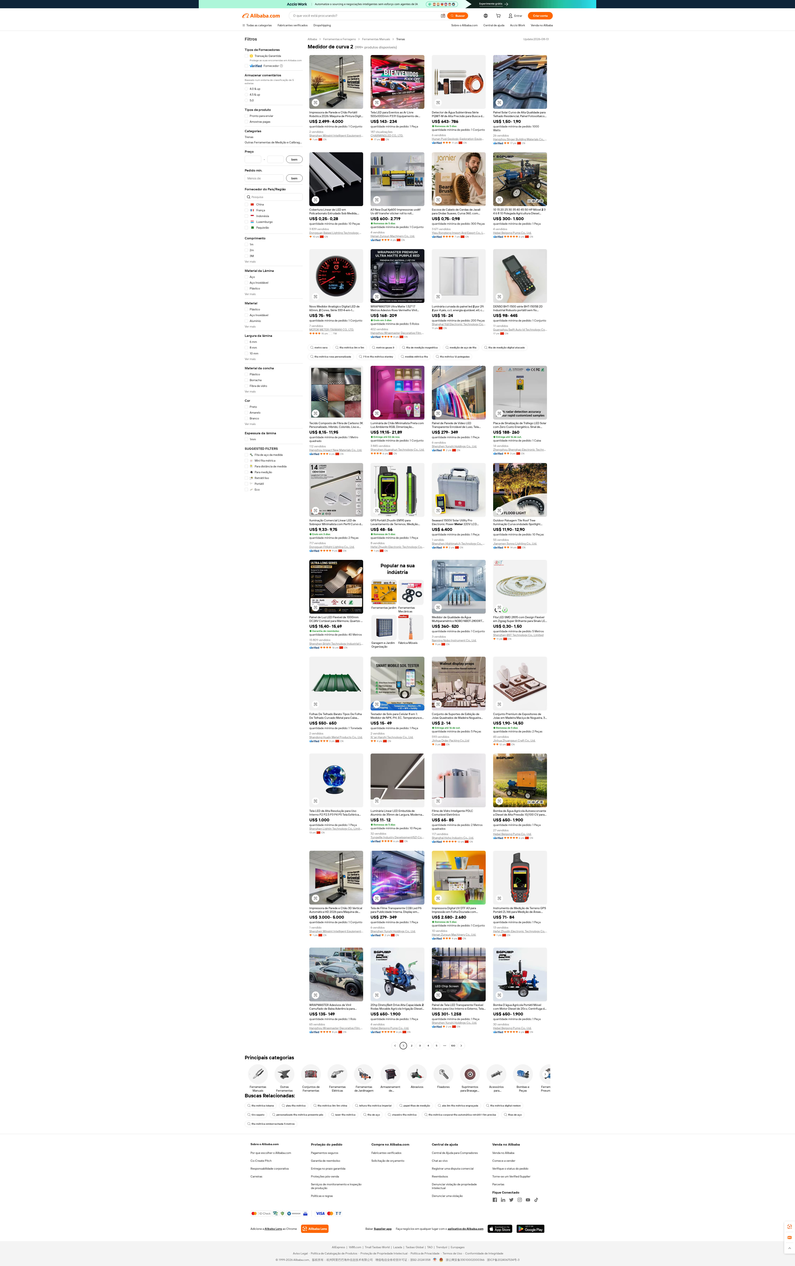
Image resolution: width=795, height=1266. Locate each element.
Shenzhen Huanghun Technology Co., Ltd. (397, 449)
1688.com (355, 1247)
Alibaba (312, 39)
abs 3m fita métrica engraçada (460, 1105)
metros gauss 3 (385, 347)
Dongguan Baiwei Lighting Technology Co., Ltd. (336, 232)
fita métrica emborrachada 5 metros (273, 1123)
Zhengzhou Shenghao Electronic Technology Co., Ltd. (520, 449)
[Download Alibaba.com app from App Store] (500, 1229)
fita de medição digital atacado (506, 347)
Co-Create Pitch (261, 1160)
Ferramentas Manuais (376, 39)
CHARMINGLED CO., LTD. (387, 135)
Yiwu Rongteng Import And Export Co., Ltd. (459, 232)
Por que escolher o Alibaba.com (271, 1152)
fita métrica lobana (263, 1105)
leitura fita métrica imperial (375, 1105)
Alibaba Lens (273, 1228)
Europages (458, 1247)
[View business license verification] (435, 1260)
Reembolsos (440, 1176)
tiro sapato (258, 1114)
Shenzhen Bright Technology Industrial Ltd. (336, 643)
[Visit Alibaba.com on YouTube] (527, 1199)
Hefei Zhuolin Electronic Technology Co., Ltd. (397, 546)
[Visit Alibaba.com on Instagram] (519, 1199)
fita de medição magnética (422, 347)
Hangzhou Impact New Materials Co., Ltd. (335, 450)
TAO (429, 1247)
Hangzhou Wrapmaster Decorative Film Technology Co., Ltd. (397, 333)
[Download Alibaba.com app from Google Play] (530, 1229)
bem (294, 159)
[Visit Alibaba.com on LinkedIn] (503, 1199)
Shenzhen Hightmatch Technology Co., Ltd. (459, 543)
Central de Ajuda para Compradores (455, 1152)
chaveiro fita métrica (404, 1114)
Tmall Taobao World (377, 1247)
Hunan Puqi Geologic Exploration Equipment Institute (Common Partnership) (459, 138)
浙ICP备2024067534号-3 (503, 1259)
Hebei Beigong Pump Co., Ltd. (512, 232)
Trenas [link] (400, 39)
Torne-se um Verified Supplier (511, 1176)
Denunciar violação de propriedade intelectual (454, 1186)
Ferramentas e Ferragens (339, 39)
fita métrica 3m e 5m (352, 347)
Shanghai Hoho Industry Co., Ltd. (453, 837)
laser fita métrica (345, 1114)
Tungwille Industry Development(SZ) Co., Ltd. (397, 837)
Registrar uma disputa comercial (452, 1168)
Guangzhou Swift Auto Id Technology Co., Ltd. (520, 329)
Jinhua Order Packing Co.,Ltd (450, 740)
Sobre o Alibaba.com (265, 1144)
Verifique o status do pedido (510, 1168)
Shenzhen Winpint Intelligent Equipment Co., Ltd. (336, 135)
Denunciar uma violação (447, 1196)
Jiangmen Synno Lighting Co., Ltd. (515, 543)
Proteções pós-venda (325, 1176)
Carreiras (256, 1176)
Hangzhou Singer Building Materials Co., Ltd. (520, 139)
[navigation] (274, 543)
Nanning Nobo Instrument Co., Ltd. (454, 640)
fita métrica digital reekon (505, 1105)
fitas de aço (515, 1114)
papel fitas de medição (417, 1105)
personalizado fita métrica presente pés (299, 1114)
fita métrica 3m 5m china (332, 1105)
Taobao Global (415, 1247)
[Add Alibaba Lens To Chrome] (315, 1229)
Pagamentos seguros (324, 1152)
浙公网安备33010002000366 (465, 1259)
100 (453, 1045)
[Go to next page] (461, 1045)
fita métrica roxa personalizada (332, 356)
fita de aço (373, 1114)
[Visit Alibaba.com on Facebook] (494, 1199)
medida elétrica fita (416, 356)
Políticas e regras (322, 1196)
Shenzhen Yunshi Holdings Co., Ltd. (454, 446)
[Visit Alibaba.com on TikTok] (536, 1199)
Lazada (397, 1247)
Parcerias (498, 1184)
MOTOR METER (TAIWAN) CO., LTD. (331, 329)
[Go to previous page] (395, 1045)
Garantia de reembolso (325, 1160)
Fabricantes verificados (386, 1152)
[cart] (499, 16)
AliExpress (338, 1247)
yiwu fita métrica (296, 1105)
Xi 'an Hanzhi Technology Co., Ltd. (392, 737)
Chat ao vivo (440, 1160)
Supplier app (383, 1228)
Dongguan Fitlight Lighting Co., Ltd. (331, 546)
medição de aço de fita (463, 347)
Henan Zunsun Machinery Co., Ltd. (393, 236)
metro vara (321, 347)
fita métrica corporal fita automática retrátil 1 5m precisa (462, 1114)
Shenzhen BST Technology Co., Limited (518, 635)
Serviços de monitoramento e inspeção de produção (336, 1186)
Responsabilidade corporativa (270, 1168)
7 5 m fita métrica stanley (378, 356)
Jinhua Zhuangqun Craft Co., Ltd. (514, 740)
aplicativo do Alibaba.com (465, 1228)
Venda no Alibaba (503, 1152)
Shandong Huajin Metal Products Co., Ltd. (336, 737)
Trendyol (441, 1247)
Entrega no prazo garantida (328, 1168)
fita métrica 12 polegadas (455, 356)
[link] (789, 1226)
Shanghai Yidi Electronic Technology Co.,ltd (459, 324)
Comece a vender (503, 1160)
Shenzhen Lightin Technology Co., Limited (336, 828)
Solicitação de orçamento (387, 1160)
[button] (443, 15)
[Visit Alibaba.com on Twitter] (511, 1199)
